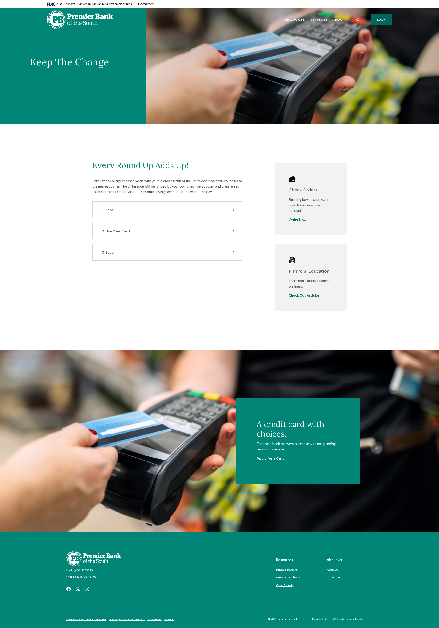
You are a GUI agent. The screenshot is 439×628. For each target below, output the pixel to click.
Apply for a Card (271, 458)
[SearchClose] (358, 20)
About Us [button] (334, 560)
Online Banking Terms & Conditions (86, 619)
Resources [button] (284, 560)
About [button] (339, 19)
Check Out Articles (304, 295)
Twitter (77, 589)
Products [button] (295, 19)
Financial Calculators (288, 577)
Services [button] (318, 19)
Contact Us (333, 577)
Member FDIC (320, 618)
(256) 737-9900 (86, 576)
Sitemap (169, 619)
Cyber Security (284, 585)
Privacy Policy (154, 619)
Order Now (297, 220)
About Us (332, 569)
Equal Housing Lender (350, 618)
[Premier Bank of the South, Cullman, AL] (80, 19)
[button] (167, 209)
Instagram (87, 589)
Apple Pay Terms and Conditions (127, 619)
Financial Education (287, 569)
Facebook (68, 589)
